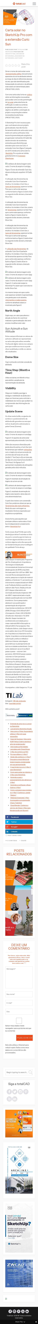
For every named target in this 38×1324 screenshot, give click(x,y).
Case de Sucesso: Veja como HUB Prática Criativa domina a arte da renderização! (20, 741)
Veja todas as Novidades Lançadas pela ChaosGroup (20, 748)
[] (14, 1098)
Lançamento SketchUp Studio (21, 729)
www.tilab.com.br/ (15, 704)
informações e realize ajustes (15, 300)
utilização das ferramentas (16, 249)
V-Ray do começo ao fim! (19, 752)
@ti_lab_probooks (19, 701)
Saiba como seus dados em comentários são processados (17, 1050)
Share (23, 840)
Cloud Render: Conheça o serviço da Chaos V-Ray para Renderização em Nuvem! (20, 807)
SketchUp (19, 58)
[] (25, 1091)
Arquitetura (10, 54)
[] (9, 1091)
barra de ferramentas (13, 187)
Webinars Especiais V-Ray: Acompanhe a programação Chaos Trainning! (20, 800)
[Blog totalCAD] (19, 3)
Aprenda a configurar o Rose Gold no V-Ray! (20, 786)
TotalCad (10, 1316)
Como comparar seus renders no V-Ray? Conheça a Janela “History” (21, 792)
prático (29, 95)
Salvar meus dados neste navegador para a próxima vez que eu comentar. (18, 1028)
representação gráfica (13, 74)
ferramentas (12, 210)
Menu (34, 4)
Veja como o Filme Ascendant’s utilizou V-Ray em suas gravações (21, 733)
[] (20, 1091)
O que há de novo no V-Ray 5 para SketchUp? (20, 768)
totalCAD (21, 49)
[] (14, 1091)
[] (9, 1098)
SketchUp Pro (15, 526)
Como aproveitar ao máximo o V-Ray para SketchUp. (21, 773)
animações (28, 450)
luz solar (10, 102)
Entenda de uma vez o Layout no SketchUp (20, 725)
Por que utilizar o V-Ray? (19, 754)
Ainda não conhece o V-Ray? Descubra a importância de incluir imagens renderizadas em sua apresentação (20, 761)
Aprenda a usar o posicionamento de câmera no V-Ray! (21, 779)
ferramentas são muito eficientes (17, 506)
